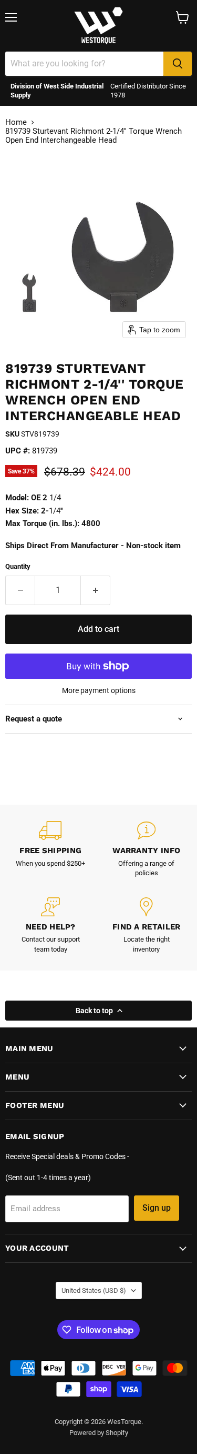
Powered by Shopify (98, 1433)
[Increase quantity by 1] (95, 590)
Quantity (17, 566)
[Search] (177, 64)
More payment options (99, 690)
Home (16, 122)
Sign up (156, 1208)
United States (93, 1290)
